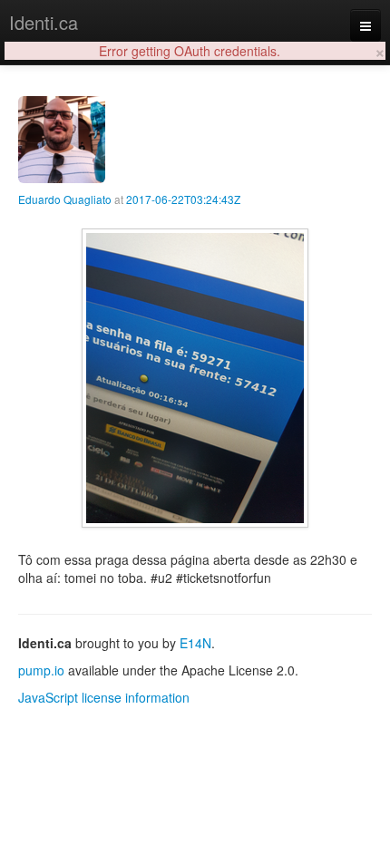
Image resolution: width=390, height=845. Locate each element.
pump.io (41, 670)
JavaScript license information (104, 697)
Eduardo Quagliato (65, 199)
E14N (195, 643)
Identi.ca (43, 22)
